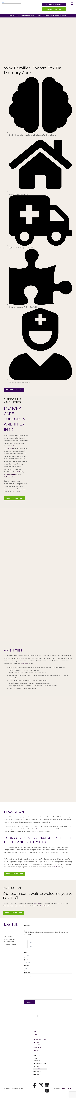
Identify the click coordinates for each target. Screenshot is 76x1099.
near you (37, 903)
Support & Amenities (40, 1045)
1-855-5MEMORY (44, 906)
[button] (72, 4)
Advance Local (66, 1088)
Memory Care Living (40, 1039)
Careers (36, 1042)
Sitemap (36, 1050)
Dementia (20, 472)
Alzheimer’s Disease (10, 474)
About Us (36, 1031)
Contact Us (37, 1047)
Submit (29, 1002)
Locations (36, 1037)
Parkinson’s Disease (10, 477)
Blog (35, 1034)
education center (41, 829)
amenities (24, 663)
